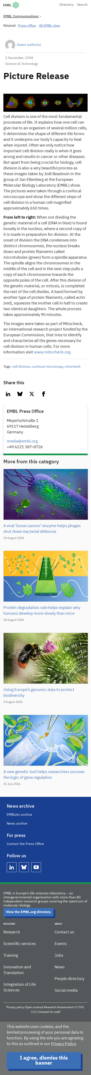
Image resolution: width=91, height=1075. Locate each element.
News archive (17, 823)
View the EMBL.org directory (28, 912)
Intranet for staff (49, 1012)
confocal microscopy (47, 367)
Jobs (59, 956)
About (58, 924)
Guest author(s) (29, 45)
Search (82, 5)
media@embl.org (22, 441)
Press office (27, 26)
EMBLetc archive (19, 815)
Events (61, 944)
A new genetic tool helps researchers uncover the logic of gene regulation (44, 775)
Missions (9, 924)
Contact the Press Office (25, 844)
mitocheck (72, 367)
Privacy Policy (63, 1044)
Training (10, 956)
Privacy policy (15, 1007)
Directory (66, 5)
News (60, 967)
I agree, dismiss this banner (44, 1060)
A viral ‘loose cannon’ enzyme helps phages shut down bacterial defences (42, 529)
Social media (66, 990)
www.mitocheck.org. (53, 352)
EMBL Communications (21, 16)
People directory (69, 979)
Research (11, 932)
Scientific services (19, 944)
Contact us (64, 932)
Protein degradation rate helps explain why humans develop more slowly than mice (41, 611)
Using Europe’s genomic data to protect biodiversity (38, 693)
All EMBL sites (49, 26)
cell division (21, 367)
